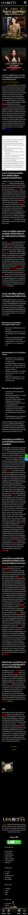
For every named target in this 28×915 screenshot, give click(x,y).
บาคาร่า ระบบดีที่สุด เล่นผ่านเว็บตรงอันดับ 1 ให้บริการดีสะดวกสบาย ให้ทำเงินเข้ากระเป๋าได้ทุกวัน (14, 144)
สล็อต (6, 892)
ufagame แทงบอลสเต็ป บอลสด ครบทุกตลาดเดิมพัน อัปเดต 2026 (20, 763)
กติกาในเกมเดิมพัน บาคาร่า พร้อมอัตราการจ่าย (14, 155)
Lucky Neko (8, 903)
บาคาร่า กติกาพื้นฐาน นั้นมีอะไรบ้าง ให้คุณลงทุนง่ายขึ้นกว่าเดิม (13, 149)
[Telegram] (26, 459)
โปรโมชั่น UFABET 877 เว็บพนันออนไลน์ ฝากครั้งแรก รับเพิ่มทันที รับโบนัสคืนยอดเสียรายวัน (13, 793)
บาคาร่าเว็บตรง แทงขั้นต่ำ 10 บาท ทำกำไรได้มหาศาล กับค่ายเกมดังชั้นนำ (14, 159)
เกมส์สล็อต (8, 888)
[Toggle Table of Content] (23, 137)
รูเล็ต (6, 894)
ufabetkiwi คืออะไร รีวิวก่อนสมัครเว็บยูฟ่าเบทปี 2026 (13, 774)
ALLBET (7, 874)
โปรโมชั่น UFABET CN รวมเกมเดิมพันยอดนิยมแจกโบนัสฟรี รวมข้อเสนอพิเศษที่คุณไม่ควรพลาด (14, 789)
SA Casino (8, 872)
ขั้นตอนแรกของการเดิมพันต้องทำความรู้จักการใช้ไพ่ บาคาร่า (14, 152)
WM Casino (8, 877)
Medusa (7, 905)
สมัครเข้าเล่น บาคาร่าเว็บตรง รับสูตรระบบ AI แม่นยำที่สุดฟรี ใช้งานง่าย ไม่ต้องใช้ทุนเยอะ (14, 166)
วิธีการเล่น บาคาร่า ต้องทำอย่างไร (12, 156)
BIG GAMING (8, 879)
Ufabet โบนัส (8, 857)
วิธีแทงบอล (8, 863)
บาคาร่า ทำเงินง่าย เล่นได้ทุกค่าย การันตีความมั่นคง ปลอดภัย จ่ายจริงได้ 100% (14, 140)
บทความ (5, 82)
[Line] (26, 456)
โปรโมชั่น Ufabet (9, 855)
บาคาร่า (9, 82)
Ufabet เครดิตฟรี (9, 859)
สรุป (5, 169)
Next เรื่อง (14, 749)
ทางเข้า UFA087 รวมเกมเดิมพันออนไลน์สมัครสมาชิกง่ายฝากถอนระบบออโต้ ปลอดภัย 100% (13, 785)
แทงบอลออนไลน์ (9, 861)
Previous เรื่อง (14, 746)
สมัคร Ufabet (8, 853)
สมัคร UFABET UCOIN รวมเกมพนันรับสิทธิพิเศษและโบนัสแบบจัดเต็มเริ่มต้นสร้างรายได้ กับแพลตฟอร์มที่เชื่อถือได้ (14, 777)
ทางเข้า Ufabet (9, 851)
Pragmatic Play (9, 875)
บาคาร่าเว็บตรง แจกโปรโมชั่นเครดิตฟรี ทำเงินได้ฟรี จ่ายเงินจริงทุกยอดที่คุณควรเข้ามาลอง (14, 162)
